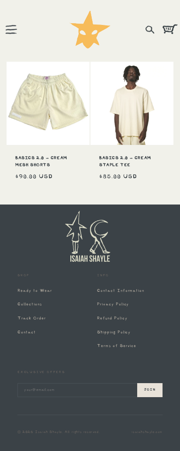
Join (150, 389)
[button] (11, 29)
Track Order (31, 319)
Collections (29, 305)
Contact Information (120, 291)
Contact (26, 333)
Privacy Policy (113, 305)
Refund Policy (112, 319)
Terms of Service (116, 346)
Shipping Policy (114, 333)
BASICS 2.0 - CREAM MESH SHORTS (41, 161)
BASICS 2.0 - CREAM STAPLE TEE (125, 161)
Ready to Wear (34, 291)
